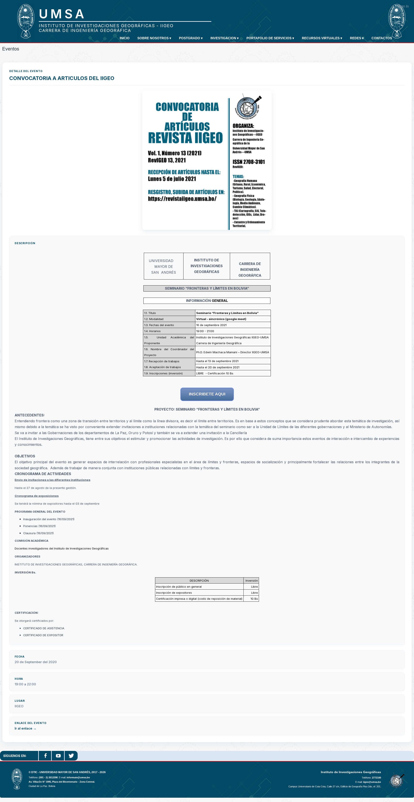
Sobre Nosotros (154, 38)
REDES (357, 38)
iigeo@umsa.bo (372, 782)
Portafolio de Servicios (270, 38)
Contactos (382, 38)
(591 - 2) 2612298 (48, 777)
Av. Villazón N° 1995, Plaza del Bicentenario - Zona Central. (62, 781)
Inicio (125, 38)
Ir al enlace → (25, 728)
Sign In (403, 6)
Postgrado (191, 38)
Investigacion (224, 38)
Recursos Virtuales (322, 38)
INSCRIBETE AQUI (207, 394)
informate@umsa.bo (78, 777)
